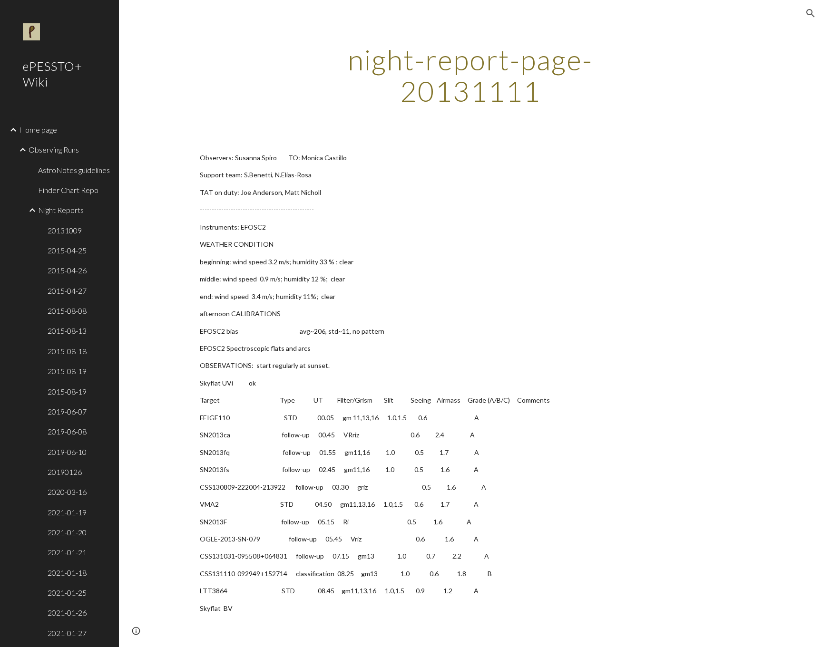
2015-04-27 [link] (67, 290)
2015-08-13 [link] (67, 330)
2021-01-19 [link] (67, 512)
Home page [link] (38, 129)
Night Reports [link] (61, 209)
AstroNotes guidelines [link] (74, 169)
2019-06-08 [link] (67, 431)
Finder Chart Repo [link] (68, 189)
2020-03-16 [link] (67, 491)
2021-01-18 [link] (67, 572)
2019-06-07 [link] (67, 411)
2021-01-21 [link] (67, 552)
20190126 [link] (65, 471)
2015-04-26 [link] (67, 270)
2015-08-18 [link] (67, 351)
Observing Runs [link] (54, 149)
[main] (470, 75)
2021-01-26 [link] (67, 612)
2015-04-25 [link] (67, 250)
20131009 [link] (65, 230)
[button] (810, 13)
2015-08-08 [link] (67, 310)
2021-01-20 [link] (67, 532)
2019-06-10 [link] (67, 451)
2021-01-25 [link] (67, 592)
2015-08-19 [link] (67, 371)
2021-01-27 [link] (67, 632)
